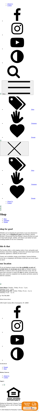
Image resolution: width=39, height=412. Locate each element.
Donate (33, 198)
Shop (32, 170)
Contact (9, 5)
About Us (10, 4)
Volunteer (34, 184)
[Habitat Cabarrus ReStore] (0, 94)
